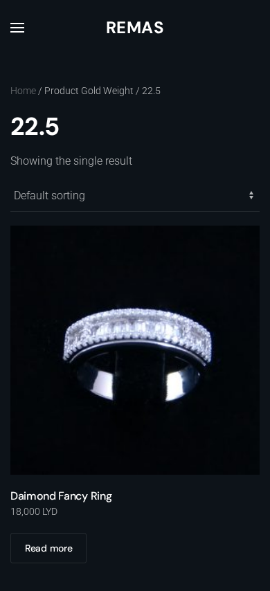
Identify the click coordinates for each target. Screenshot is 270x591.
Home (23, 90)
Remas (135, 27)
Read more (48, 548)
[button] (17, 27)
